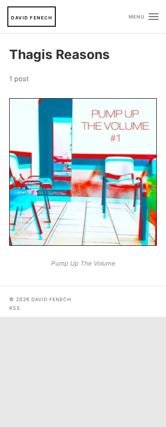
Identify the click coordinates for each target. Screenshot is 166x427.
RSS (14, 308)
